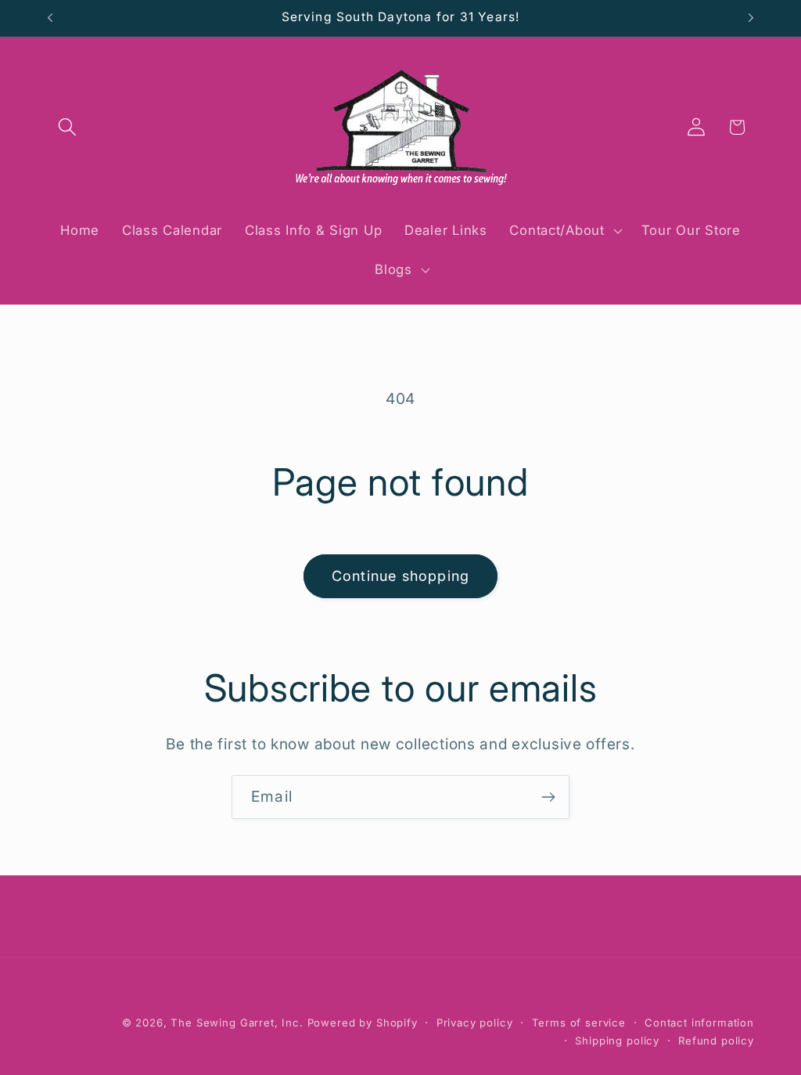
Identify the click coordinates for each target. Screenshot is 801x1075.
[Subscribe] (548, 797)
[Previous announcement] (50, 18)
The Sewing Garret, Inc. (237, 1022)
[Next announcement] (751, 18)
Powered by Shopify (362, 1022)
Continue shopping (400, 576)
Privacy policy (474, 1022)
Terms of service (579, 1022)
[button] (67, 127)
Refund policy (716, 1040)
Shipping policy (617, 1040)
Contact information (699, 1022)
